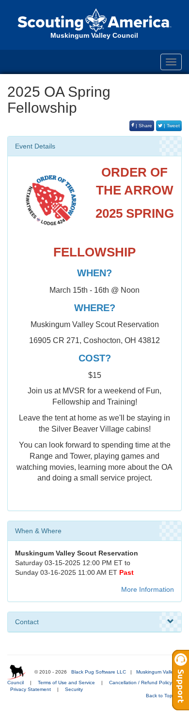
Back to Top (160, 695)
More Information (147, 589)
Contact (27, 622)
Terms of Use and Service (66, 682)
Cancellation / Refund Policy (140, 682)
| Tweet (171, 125)
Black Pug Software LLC (98, 672)
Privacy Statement (30, 689)
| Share (143, 125)
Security (74, 689)
